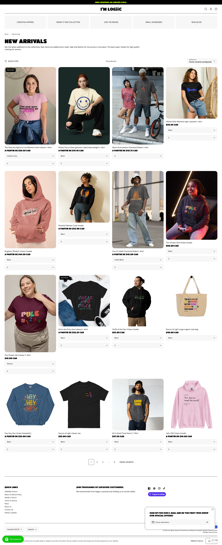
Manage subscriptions (210, 532)
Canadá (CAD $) (13, 529)
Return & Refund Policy (13, 495)
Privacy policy (197, 541)
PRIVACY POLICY (11, 498)
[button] (205, 9)
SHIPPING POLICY (11, 492)
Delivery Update (11, 513)
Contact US (9, 510)
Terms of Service (11, 501)
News (7, 504)
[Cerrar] (212, 509)
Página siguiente (127, 462)
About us (8, 507)
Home (6, 34)
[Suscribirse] (207, 522)
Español (31, 529)
